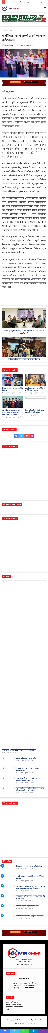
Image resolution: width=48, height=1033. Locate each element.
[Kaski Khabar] (11, 8)
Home (6, 30)
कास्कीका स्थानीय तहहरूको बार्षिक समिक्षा (27, 906)
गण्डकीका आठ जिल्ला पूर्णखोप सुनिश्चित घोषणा (18, 750)
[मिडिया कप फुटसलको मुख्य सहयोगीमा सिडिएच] (12, 380)
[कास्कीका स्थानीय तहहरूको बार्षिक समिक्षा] (8, 909)
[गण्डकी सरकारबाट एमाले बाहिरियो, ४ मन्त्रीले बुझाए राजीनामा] (35, 380)
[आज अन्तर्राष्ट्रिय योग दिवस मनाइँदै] (8, 761)
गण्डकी (10, 30)
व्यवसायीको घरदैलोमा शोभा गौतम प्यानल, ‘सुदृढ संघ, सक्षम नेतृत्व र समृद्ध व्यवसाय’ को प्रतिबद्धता (11, 412)
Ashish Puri (25, 1023)
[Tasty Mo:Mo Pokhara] (24, 18)
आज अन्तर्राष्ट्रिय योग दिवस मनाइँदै (26, 758)
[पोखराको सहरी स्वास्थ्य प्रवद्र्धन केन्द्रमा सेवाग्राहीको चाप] (8, 771)
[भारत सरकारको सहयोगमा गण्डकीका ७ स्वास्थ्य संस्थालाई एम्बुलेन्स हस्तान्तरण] (8, 781)
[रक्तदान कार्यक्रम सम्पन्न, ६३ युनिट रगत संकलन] (8, 919)
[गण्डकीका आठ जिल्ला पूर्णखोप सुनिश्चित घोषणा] (24, 664)
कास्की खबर (8, 45)
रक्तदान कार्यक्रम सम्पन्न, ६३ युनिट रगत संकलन (29, 916)
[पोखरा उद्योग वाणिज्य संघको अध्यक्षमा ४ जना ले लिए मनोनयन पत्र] (35, 402)
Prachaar (32, 1023)
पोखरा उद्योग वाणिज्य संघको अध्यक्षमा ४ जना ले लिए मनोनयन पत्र (22, 2)
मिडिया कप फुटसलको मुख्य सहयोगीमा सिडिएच (29, 866)
